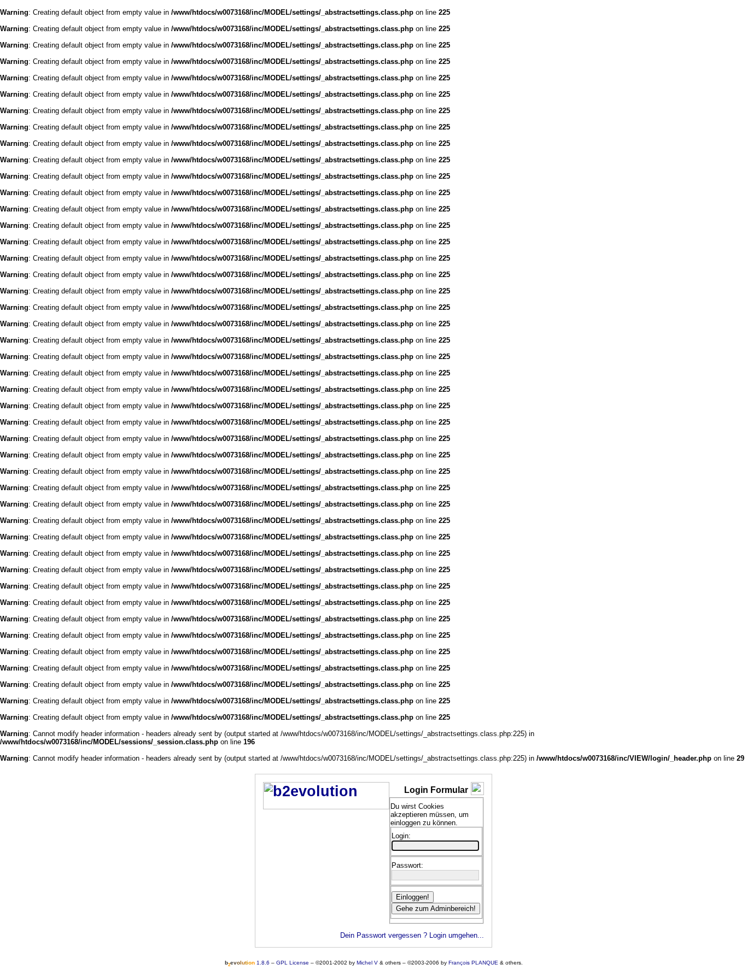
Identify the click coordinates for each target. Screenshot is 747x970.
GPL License (292, 963)
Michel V (367, 963)
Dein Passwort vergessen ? (383, 935)
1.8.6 (247, 963)
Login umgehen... (456, 935)
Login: (401, 836)
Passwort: (407, 865)
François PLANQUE (473, 963)
